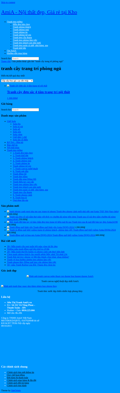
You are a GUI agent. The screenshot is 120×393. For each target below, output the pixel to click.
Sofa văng (17, 134)
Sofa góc (17, 132)
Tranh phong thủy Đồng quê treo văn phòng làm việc (31, 262)
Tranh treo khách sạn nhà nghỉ (27, 43)
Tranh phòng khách (22, 27)
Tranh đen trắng (20, 176)
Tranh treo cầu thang (22, 37)
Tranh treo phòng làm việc (25, 40)
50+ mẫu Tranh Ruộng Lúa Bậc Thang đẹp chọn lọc (31, 265)
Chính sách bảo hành (16, 385)
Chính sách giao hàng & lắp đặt (21, 380)
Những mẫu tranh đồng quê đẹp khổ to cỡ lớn (28, 249)
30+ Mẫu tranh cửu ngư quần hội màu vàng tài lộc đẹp (32, 246)
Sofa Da (16, 124)
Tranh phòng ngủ (21, 29)
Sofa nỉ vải (18, 126)
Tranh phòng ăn (20, 32)
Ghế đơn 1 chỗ (20, 137)
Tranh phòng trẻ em (22, 35)
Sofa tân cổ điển (20, 139)
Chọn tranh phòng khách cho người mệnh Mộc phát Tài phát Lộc (37, 254)
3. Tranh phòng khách (23, 158)
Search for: (6, 58)
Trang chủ (6, 61)
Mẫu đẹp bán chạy (21, 24)
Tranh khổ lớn (19, 48)
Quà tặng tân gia (20, 200)
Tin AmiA (11, 50)
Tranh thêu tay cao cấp (23, 182)
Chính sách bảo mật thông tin (20, 372)
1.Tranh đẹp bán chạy (23, 153)
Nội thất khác (13, 147)
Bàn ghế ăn (12, 145)
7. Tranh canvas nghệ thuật (25, 168)
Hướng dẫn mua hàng (17, 53)
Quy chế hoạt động (16, 375)
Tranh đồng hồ (19, 174)
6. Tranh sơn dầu (20, 171)
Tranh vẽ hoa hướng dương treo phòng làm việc (29, 259)
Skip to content (8, 2)
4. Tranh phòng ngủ (22, 161)
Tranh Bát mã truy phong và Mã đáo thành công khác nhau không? (38, 257)
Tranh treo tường (15, 21)
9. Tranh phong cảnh (22, 195)
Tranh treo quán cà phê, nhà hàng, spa (30, 45)
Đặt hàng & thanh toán (17, 377)
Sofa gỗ (16, 129)
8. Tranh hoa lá (20, 197)
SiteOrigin (16, 390)
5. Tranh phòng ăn (21, 163)
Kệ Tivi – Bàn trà (15, 142)
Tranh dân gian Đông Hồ (24, 179)
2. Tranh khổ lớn (20, 155)
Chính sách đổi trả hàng (18, 383)
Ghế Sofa (11, 121)
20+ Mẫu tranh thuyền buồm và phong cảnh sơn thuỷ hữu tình (36, 251)
